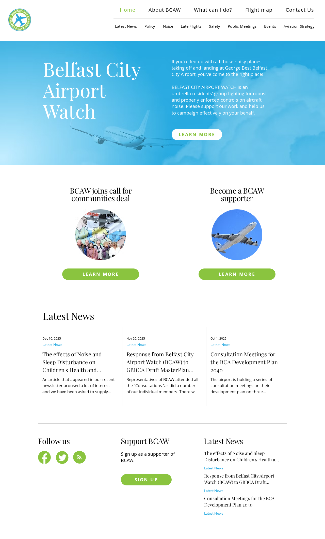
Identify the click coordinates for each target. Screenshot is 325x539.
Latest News (52, 345)
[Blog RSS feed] (79, 457)
